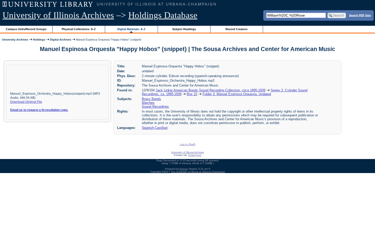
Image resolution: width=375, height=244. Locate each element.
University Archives (15, 39)
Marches (148, 103)
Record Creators (236, 29)
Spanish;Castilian (155, 128)
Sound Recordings (155, 106)
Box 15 (192, 94)
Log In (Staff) (187, 144)
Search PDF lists (360, 15)
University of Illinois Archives (58, 15)
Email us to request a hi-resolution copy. (39, 110)
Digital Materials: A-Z (131, 29)
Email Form (194, 155)
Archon (184, 168)
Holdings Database (162, 15)
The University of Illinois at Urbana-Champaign (198, 171)
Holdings (39, 39)
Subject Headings (184, 29)
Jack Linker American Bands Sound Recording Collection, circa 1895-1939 (210, 90)
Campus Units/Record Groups (26, 29)
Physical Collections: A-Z (79, 29)
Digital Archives (60, 39)
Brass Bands (151, 99)
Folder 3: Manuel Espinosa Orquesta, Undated (237, 94)
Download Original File (26, 101)
